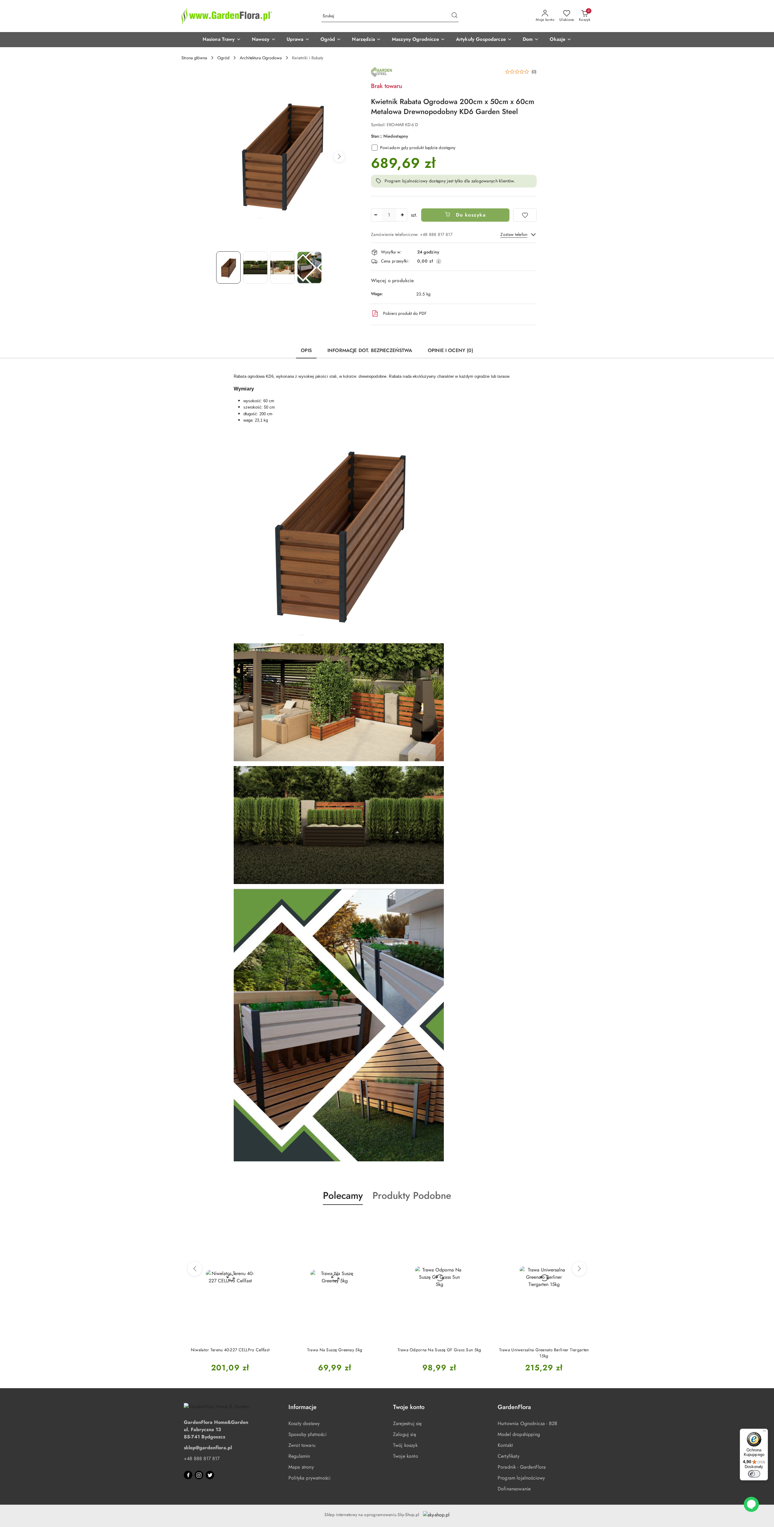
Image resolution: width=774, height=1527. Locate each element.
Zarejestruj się (407, 1423)
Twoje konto (405, 1456)
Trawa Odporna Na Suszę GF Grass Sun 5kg (335, 1350)
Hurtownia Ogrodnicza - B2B (527, 1423)
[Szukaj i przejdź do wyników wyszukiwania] (454, 16)
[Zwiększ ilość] (402, 215)
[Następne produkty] (579, 1269)
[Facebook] (188, 1475)
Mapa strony (301, 1466)
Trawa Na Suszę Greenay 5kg (230, 1350)
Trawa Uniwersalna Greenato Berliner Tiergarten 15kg (439, 1353)
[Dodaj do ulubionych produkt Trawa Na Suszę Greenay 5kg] (271, 1219)
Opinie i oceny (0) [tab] (450, 350)
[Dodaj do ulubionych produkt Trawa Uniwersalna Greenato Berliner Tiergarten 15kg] (481, 1219)
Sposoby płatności (307, 1434)
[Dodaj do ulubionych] (525, 215)
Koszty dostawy (304, 1423)
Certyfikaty (508, 1456)
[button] (221, 39)
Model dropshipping (519, 1434)
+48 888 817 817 (202, 1458)
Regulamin (299, 1456)
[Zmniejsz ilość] (375, 215)
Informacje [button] (302, 1407)
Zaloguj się (404, 1434)
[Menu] (764, 1432)
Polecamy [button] (343, 1195)
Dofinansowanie (514, 1488)
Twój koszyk (405, 1445)
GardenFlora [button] (514, 1407)
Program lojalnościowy (521, 1477)
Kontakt (505, 1445)
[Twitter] (210, 1475)
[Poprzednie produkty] (194, 1269)
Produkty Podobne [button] (411, 1195)
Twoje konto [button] (408, 1407)
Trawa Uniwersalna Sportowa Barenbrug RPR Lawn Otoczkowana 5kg (544, 1353)
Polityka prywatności (309, 1477)
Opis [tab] (306, 350)
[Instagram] (199, 1475)
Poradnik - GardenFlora (522, 1466)
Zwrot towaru (301, 1445)
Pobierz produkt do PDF (405, 313)
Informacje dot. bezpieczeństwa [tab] (369, 350)
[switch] (754, 1473)
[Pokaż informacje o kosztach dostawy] (438, 261)
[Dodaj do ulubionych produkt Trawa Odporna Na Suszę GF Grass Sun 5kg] (376, 1219)
